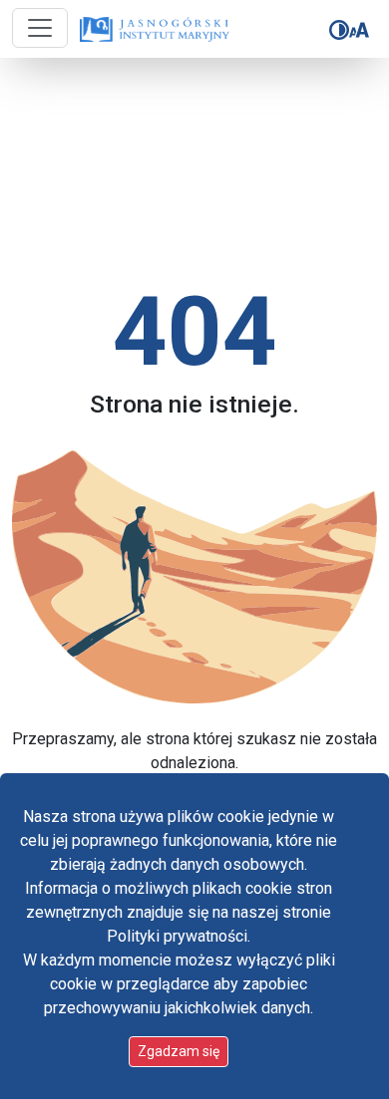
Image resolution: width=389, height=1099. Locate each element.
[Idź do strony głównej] (149, 30)
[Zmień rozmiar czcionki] (359, 30)
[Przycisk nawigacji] (40, 28)
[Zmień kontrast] (339, 30)
